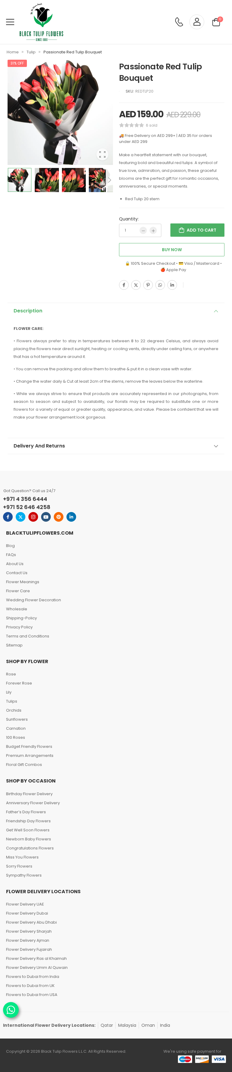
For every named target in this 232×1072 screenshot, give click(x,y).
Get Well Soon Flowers (28, 830)
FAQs (11, 555)
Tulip (31, 52)
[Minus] (143, 230)
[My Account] (196, 21)
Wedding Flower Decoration (33, 600)
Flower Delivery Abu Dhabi (31, 922)
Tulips (11, 701)
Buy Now (172, 250)
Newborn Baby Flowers (28, 839)
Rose (11, 674)
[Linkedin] (172, 285)
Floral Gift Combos (24, 764)
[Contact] (179, 22)
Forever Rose (19, 683)
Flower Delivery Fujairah (29, 949)
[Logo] (41, 22)
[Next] (109, 180)
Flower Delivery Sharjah (29, 931)
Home (13, 52)
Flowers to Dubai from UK (30, 985)
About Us (15, 564)
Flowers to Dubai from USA (31, 995)
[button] (10, 22)
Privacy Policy (19, 627)
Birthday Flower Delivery (29, 794)
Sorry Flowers (19, 866)
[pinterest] (58, 517)
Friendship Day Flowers (28, 821)
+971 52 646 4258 (26, 507)
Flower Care (18, 591)
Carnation (16, 728)
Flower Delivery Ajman (27, 940)
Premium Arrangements (29, 755)
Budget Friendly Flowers (29, 746)
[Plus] (153, 230)
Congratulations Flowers (30, 848)
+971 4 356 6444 (25, 499)
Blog (10, 546)
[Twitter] (136, 285)
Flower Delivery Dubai (27, 913)
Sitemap (14, 645)
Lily (8, 692)
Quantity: (129, 219)
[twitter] (20, 517)
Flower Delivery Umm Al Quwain (37, 967)
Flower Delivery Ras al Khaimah (36, 958)
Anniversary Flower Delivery (33, 803)
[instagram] (33, 517)
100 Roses (15, 737)
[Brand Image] (119, 91)
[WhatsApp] (160, 285)
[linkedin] (71, 517)
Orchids (13, 710)
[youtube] (46, 517)
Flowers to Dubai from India (32, 976)
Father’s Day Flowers (26, 812)
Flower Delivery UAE (25, 904)
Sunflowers (17, 719)
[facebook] (8, 517)
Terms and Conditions (27, 636)
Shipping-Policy (21, 618)
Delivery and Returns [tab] (39, 445)
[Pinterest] (148, 285)
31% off (17, 63)
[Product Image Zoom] (102, 154)
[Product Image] (60, 112)
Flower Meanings (22, 582)
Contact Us (16, 573)
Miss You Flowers (22, 857)
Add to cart (201, 230)
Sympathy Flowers (24, 875)
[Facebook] (124, 285)
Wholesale (16, 609)
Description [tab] (28, 310)
